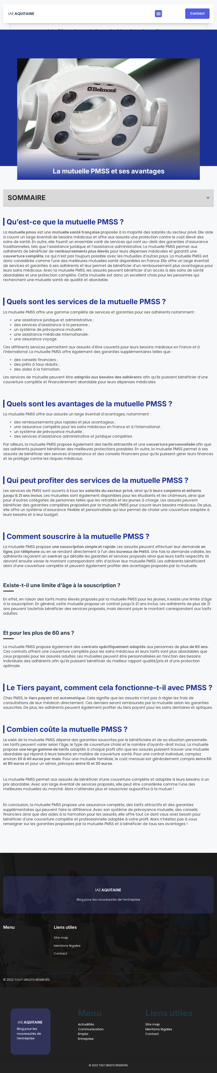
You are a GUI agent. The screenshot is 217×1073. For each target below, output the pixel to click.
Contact (152, 1034)
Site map (152, 1024)
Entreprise (86, 1038)
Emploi (83, 1034)
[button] (158, 13)
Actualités (86, 1024)
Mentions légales (158, 1029)
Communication (91, 1029)
